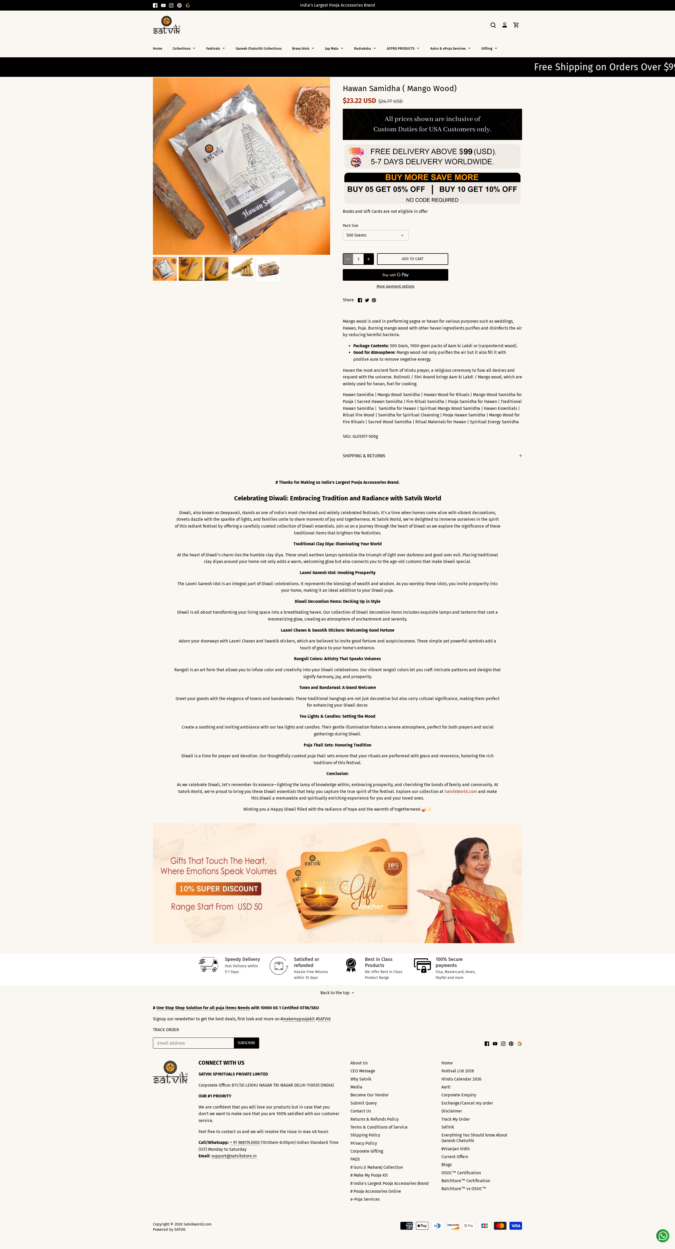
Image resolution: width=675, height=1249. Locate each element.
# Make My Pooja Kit (369, 1175)
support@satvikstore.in (234, 1155)
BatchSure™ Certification (465, 1180)
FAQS (355, 1159)
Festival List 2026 (457, 1070)
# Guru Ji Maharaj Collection (376, 1167)
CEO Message (362, 1070)
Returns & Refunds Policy (374, 1119)
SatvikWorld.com (461, 791)
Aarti (446, 1087)
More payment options (395, 286)
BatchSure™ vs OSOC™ (463, 1188)
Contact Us (360, 1111)
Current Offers (454, 1156)
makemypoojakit (299, 1018)
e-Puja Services (365, 1199)
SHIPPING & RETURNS (364, 455)
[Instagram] (171, 5)
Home (447, 1062)
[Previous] (155, 883)
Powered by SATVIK (169, 1229)
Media (356, 1087)
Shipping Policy (365, 1135)
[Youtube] (163, 5)
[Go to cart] (516, 24)
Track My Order (455, 1119)
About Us (359, 1062)
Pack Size (350, 225)
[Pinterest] (179, 5)
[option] (165, 269)
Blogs (446, 1164)
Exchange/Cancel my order (467, 1103)
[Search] (493, 24)
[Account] (504, 24)
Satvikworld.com (197, 1224)
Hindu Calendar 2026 (461, 1079)
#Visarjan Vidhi (455, 1148)
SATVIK (324, 1018)
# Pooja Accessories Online (375, 1191)
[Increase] (369, 259)
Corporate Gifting (366, 1151)
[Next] (519, 883)
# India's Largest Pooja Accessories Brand (389, 1183)
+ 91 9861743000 (245, 1142)
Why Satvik (360, 1079)
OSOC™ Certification (461, 1172)
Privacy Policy (363, 1143)
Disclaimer (451, 1111)
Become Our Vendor (369, 1094)
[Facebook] (155, 5)
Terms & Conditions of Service (379, 1127)
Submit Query (363, 1103)
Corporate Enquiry (458, 1094)
